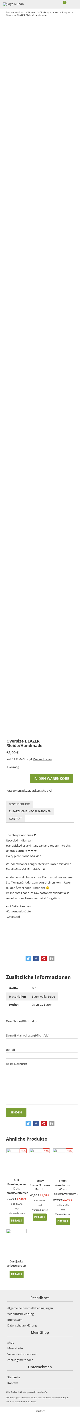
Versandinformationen (22, 1354)
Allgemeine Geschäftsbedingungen (30, 1308)
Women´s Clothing (38, 12)
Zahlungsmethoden (20, 1360)
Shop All (66, 12)
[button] (28, 958)
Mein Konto (15, 1348)
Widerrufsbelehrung (20, 1314)
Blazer (26, 791)
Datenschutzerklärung (22, 1325)
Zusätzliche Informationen (30, 811)
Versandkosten (42, 759)
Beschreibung (19, 804)
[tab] (19, 804)
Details (16, 1220)
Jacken (55, 12)
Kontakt (15, 819)
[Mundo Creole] (13, 4)
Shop (22, 12)
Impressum (14, 1320)
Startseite (11, 12)
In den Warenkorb (52, 778)
